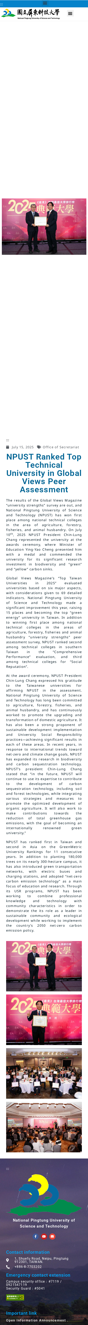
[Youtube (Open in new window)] (44, 1236)
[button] (70, 13)
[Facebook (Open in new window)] (36, 1236)
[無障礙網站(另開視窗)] (15, 1297)
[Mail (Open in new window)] (52, 1236)
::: (1, 3)
